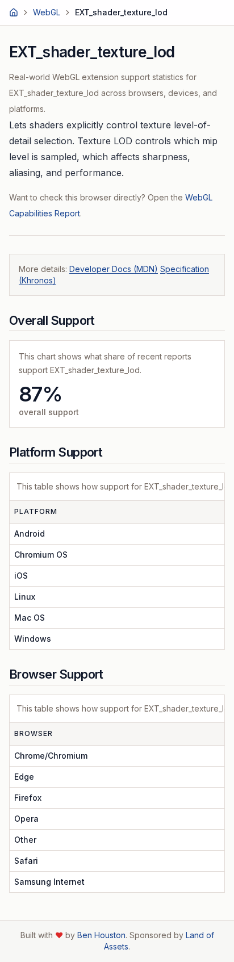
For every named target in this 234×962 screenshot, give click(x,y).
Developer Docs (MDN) (113, 269)
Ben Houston (101, 935)
